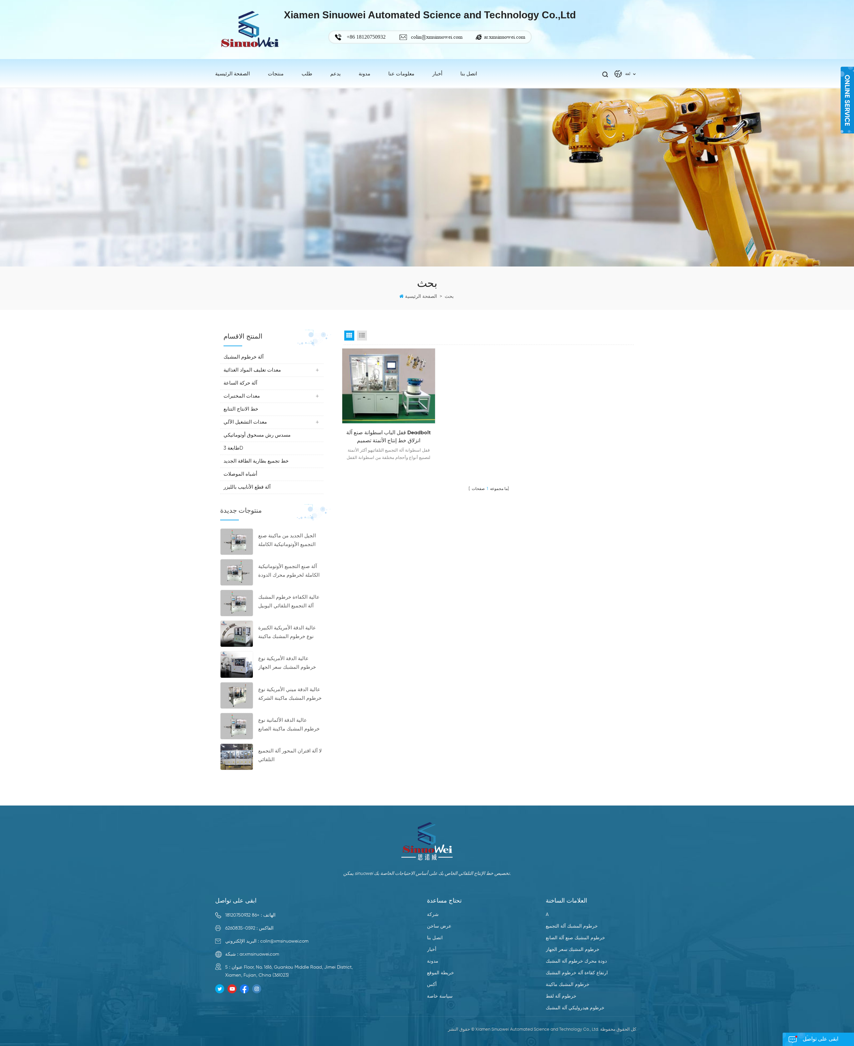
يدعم (335, 73)
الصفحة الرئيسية (232, 73)
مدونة (364, 73)
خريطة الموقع (440, 973)
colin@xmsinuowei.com (436, 37)
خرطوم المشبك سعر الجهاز (572, 949)
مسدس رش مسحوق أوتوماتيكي (257, 435)
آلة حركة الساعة (240, 383)
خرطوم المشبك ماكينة (567, 984)
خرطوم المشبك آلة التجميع (572, 926)
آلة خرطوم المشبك (244, 357)
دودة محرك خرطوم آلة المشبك (576, 961)
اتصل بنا (468, 73)
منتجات (276, 73)
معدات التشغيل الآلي (245, 422)
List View (362, 336)
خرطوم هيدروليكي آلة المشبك (575, 1008)
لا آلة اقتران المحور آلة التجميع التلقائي (290, 755)
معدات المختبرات (242, 396)
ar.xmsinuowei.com (504, 37)
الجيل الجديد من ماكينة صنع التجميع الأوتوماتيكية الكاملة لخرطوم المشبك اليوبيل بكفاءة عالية (290, 541)
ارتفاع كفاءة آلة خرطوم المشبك (577, 973)
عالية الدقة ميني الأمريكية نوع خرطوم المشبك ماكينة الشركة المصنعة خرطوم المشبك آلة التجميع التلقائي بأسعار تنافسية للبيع (290, 695)
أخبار (431, 949)
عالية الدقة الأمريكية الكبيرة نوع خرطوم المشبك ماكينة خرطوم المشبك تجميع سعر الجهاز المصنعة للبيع (287, 633)
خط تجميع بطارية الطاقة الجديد (256, 461)
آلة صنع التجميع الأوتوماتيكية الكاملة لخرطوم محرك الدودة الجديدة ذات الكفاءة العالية (289, 572)
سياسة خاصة (440, 996)
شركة (433, 914)
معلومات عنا (401, 73)
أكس (432, 984)
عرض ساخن (439, 926)
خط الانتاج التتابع (241, 409)
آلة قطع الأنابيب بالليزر (247, 487)
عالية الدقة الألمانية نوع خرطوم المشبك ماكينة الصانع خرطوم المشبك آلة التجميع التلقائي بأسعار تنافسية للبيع (289, 725)
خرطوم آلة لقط (561, 996)
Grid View (349, 336)
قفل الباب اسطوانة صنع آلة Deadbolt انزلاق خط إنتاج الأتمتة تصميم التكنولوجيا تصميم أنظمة (388, 437)
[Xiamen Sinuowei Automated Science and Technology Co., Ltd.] (249, 29)
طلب (307, 73)
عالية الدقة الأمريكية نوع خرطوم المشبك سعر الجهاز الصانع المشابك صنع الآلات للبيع (287, 664)
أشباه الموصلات (240, 474)
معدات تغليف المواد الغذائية (252, 370)
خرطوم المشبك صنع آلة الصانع (575, 938)
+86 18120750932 (242, 915)
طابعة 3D (233, 448)
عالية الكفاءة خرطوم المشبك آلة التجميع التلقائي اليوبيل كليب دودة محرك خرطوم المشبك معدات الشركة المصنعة (289, 602)
